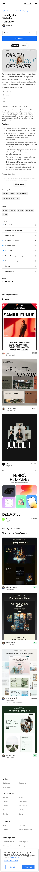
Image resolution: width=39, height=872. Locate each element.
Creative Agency (8, 194)
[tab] (19, 91)
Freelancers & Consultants (11, 198)
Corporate (29, 210)
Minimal (20, 210)
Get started (28, 3)
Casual (5, 210)
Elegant (12, 210)
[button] (36, 3)
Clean (5, 215)
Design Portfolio (21, 194)
